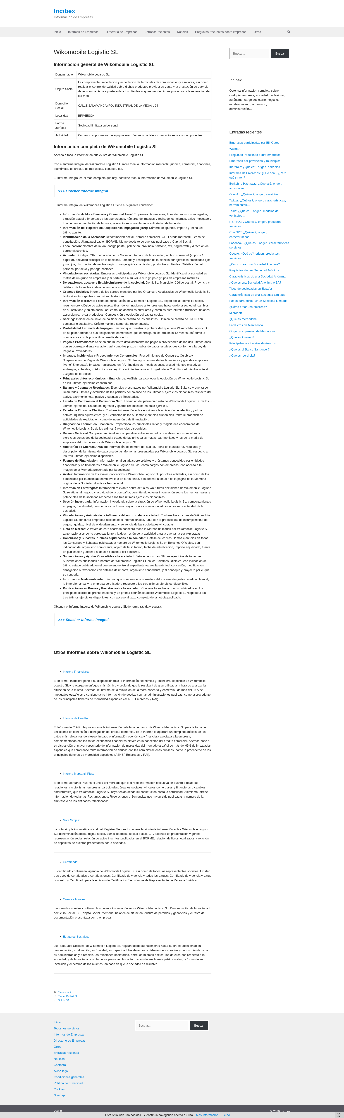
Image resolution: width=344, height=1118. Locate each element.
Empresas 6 (64, 992)
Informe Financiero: (76, 671)
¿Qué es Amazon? (241, 337)
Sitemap (59, 1095)
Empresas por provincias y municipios (255, 161)
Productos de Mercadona (246, 325)
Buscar (280, 53)
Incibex (64, 10)
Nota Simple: (71, 820)
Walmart (234, 148)
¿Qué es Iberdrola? (242, 355)
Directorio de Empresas (121, 32)
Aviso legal (61, 1071)
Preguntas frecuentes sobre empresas (220, 32)
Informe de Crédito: (76, 718)
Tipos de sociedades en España (250, 288)
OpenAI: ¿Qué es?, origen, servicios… (255, 194)
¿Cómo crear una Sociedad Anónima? (254, 264)
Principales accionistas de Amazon (252, 343)
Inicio (57, 32)
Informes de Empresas (83, 32)
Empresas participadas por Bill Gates (254, 142)
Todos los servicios (67, 1028)
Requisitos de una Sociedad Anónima (254, 270)
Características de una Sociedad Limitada (257, 294)
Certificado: (70, 862)
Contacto (60, 1065)
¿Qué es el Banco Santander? (249, 349)
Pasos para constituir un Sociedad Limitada (258, 301)
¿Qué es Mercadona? (243, 319)
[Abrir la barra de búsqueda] (289, 32)
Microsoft (235, 313)
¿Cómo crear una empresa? (248, 307)
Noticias (182, 32)
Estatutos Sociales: (76, 936)
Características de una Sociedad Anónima (257, 276)
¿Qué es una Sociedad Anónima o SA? (255, 282)
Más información (207, 1115)
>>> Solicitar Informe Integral (83, 620)
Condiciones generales (69, 1077)
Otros (257, 32)
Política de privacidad (68, 1083)
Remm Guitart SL (68, 996)
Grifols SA (63, 1000)
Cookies (59, 1089)
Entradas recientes (157, 32)
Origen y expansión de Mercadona (252, 331)
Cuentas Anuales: (74, 899)
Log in (58, 1110)
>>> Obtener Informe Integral (83, 191)
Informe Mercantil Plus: (78, 773)
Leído (226, 1115)
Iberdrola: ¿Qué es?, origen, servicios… (256, 167)
